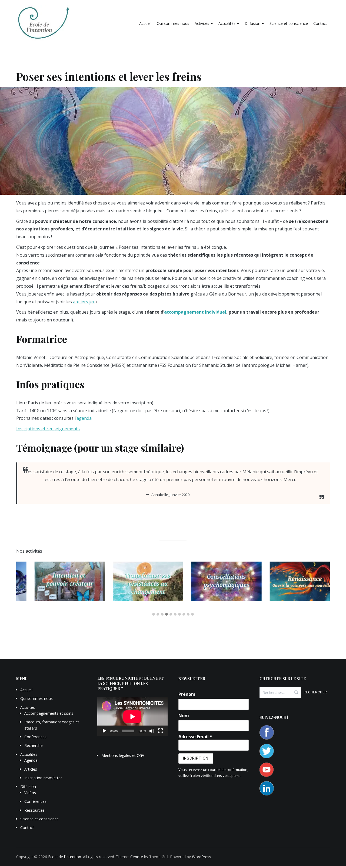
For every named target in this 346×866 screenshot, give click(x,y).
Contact (320, 23)
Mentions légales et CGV (122, 755)
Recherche (33, 745)
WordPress (201, 856)
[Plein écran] (160, 731)
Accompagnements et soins (48, 713)
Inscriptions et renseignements (48, 429)
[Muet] (152, 731)
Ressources (34, 810)
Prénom (186, 694)
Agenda (31, 760)
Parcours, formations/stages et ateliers (51, 724)
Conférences (35, 736)
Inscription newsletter (43, 777)
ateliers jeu (84, 302)
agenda (84, 418)
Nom (183, 716)
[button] (153, 614)
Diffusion (252, 23)
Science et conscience (289, 23)
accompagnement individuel (195, 312)
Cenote (136, 856)
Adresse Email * (195, 737)
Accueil (145, 23)
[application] (132, 716)
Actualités (226, 23)
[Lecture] (104, 731)
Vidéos (30, 792)
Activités (202, 23)
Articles (30, 769)
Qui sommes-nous (173, 23)
